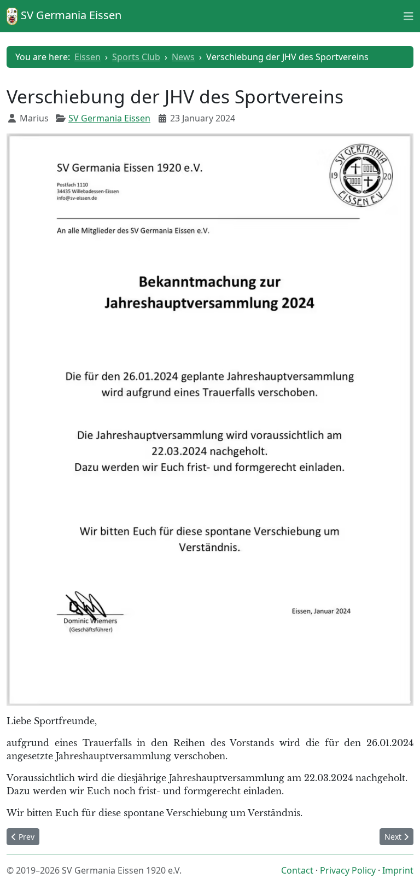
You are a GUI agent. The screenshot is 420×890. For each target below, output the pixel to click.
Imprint (397, 870)
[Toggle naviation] (408, 16)
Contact (297, 870)
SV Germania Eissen (109, 118)
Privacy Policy (348, 870)
